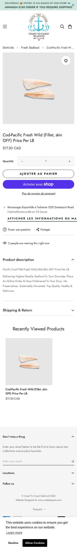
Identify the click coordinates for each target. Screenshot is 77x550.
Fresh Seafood (30, 47)
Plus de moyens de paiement (38, 193)
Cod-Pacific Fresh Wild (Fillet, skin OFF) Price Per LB (26, 391)
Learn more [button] (14, 532)
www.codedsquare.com (50, 500)
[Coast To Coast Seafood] (38, 26)
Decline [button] (13, 542)
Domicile (8, 47)
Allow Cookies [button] (35, 542)
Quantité (8, 161)
